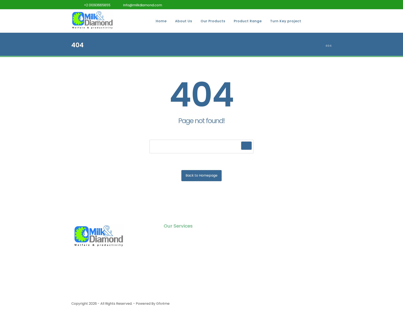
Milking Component (180, 243)
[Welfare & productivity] (92, 19)
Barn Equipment (177, 249)
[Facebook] (294, 4)
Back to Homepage (201, 175)
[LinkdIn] (319, 4)
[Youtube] (327, 4)
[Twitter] (302, 4)
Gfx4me (163, 303)
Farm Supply (174, 256)
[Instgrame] (310, 4)
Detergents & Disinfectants (186, 263)
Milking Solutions (177, 236)
